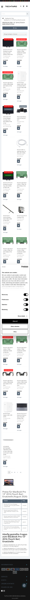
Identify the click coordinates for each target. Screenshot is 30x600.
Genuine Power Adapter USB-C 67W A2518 (7, 415)
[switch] (26, 299)
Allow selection (15, 326)
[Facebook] (2, 591)
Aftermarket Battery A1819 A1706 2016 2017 (21, 118)
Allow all (15, 321)
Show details (21, 316)
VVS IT (16, 598)
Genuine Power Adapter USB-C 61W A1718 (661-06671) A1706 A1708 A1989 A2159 (21, 86)
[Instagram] (4, 591)
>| (20, 472)
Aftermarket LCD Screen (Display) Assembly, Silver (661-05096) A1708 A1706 (7, 120)
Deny (15, 331)
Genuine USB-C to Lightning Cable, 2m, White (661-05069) (21, 151)
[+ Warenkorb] (4, 62)
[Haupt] (3, 18)
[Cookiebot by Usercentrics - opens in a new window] (21, 267)
